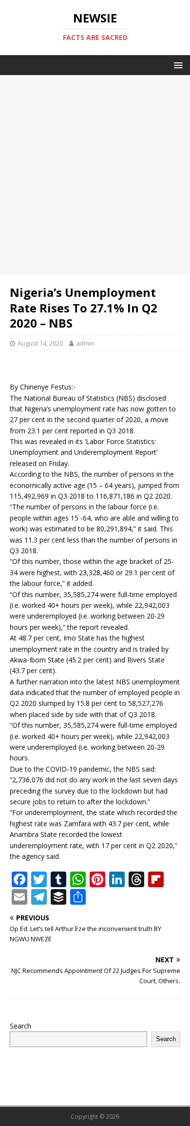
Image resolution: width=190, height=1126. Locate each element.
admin (85, 343)
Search (20, 1025)
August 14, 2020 (40, 343)
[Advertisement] (95, 175)
